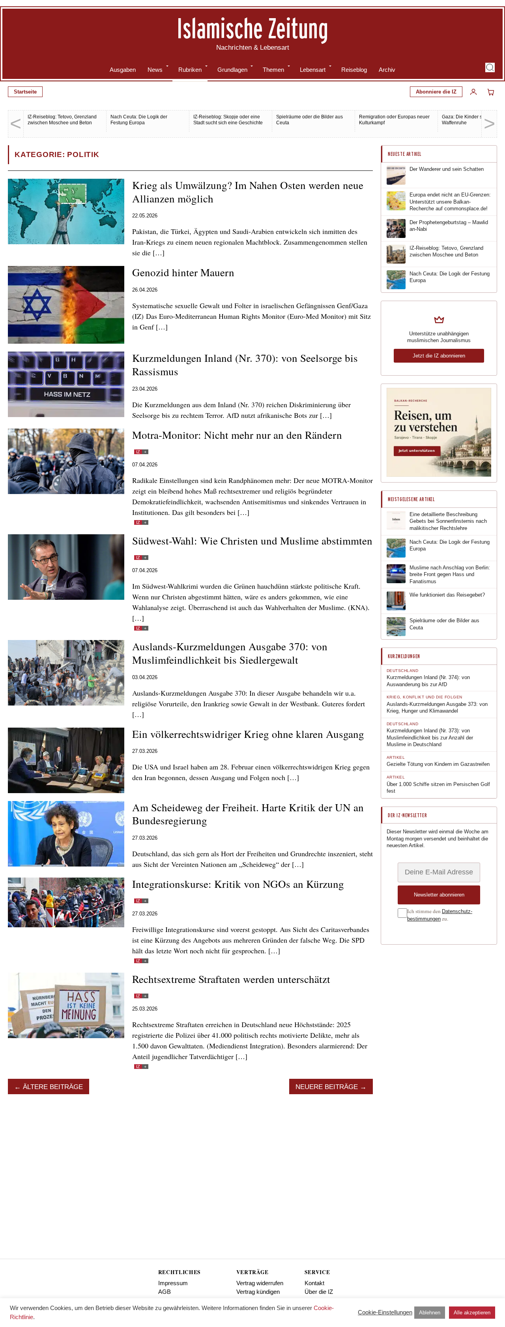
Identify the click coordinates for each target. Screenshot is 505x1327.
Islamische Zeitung (252, 28)
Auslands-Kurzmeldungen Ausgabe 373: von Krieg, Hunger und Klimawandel (437, 707)
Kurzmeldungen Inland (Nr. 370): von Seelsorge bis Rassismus (245, 364)
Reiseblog (354, 69)
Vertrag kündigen (258, 1291)
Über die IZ (319, 1291)
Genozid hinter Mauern (183, 272)
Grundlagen (232, 69)
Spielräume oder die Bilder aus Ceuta (444, 624)
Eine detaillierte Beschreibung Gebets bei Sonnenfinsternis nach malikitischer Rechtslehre (448, 521)
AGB (164, 1291)
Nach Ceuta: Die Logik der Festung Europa (138, 119)
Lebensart (312, 69)
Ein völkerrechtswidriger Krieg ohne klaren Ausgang (248, 734)
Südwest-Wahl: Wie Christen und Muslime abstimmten (252, 540)
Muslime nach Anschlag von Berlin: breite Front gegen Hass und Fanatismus (450, 574)
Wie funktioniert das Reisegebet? (447, 595)
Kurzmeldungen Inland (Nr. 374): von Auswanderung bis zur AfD (428, 680)
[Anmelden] (473, 92)
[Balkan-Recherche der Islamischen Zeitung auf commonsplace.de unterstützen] (439, 475)
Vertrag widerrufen (259, 1283)
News (155, 69)
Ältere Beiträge (53, 1087)
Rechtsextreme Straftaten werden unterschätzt (231, 979)
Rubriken (190, 69)
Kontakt (314, 1283)
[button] (490, 67)
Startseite (25, 92)
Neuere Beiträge (327, 1087)
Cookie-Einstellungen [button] (385, 1312)
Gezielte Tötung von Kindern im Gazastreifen (438, 764)
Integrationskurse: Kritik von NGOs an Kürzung (238, 884)
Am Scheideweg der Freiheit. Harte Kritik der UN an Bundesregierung (248, 814)
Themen (273, 69)
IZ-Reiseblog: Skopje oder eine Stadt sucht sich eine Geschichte (228, 119)
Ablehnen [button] (429, 1313)
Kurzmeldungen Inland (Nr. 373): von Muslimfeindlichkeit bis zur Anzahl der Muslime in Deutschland (430, 737)
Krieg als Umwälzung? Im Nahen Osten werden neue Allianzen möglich (247, 192)
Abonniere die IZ (436, 92)
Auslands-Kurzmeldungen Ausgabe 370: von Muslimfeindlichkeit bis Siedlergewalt (229, 653)
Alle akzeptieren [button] (472, 1313)
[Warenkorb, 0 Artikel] (490, 92)
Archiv (387, 69)
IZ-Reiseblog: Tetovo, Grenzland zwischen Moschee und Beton (62, 119)
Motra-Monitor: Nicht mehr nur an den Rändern (237, 435)
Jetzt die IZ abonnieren (439, 356)
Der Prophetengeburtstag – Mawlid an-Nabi (449, 225)
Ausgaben (123, 69)
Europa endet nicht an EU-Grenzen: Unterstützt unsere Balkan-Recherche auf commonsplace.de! (450, 201)
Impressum (173, 1283)
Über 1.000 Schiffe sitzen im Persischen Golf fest (438, 787)
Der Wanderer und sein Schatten (447, 169)
